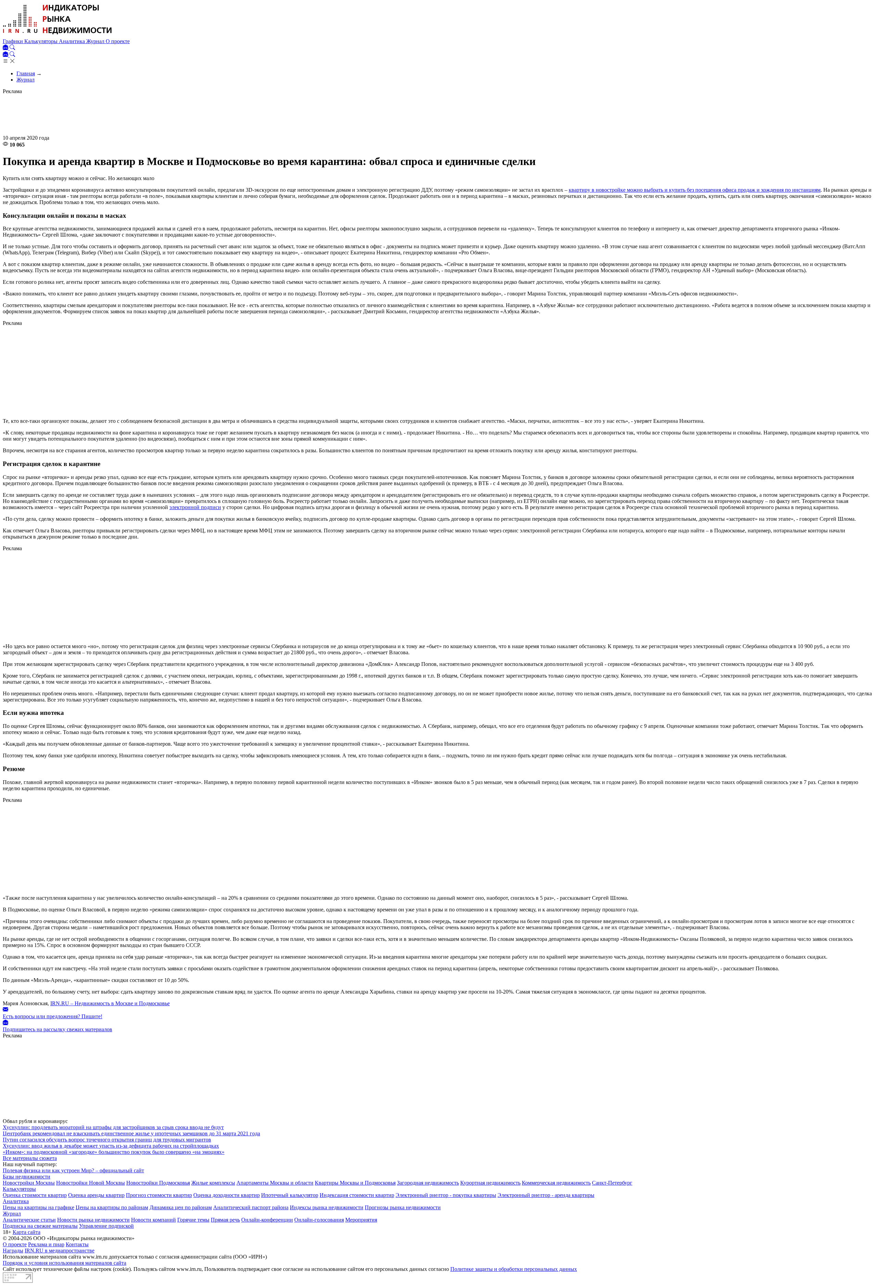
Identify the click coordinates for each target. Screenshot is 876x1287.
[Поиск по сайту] (12, 48)
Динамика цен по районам (181, 1207)
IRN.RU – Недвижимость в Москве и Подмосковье (110, 1003)
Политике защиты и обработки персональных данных (513, 1269)
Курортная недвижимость (490, 1183)
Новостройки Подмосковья (158, 1183)
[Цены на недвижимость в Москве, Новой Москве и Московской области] (57, 35)
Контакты (77, 1244)
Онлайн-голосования (319, 1220)
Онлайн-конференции (267, 1220)
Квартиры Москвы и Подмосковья (355, 1183)
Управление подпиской (106, 1226)
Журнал (96, 41)
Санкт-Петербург (612, 1183)
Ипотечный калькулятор (289, 1195)
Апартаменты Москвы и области (274, 1183)
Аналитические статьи (29, 1220)
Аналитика (72, 41)
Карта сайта (26, 1232)
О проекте (118, 41)
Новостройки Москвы (29, 1183)
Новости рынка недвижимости (93, 1220)
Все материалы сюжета (30, 1158)
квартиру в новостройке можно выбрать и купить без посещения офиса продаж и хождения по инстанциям (695, 190)
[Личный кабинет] (6, 48)
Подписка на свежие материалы (40, 1226)
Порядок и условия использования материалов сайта (64, 1263)
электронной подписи (195, 507)
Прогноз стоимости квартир (159, 1195)
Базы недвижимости (26, 1176)
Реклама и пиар (46, 1244)
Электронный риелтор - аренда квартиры (546, 1195)
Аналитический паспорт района (250, 1207)
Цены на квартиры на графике (38, 1207)
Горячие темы (193, 1220)
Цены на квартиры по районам (112, 1207)
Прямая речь (225, 1220)
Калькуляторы (41, 41)
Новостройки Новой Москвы (90, 1183)
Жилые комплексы (213, 1183)
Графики (13, 41)
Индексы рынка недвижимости (326, 1207)
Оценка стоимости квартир (35, 1195)
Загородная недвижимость (428, 1183)
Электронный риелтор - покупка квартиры (446, 1195)
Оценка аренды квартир (96, 1195)
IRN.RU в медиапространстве (59, 1250)
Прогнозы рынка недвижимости (403, 1207)
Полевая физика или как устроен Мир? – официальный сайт (73, 1170)
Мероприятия (361, 1220)
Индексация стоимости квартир (357, 1195)
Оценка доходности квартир (226, 1195)
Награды (13, 1250)
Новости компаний (153, 1220)
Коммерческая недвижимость (556, 1183)
